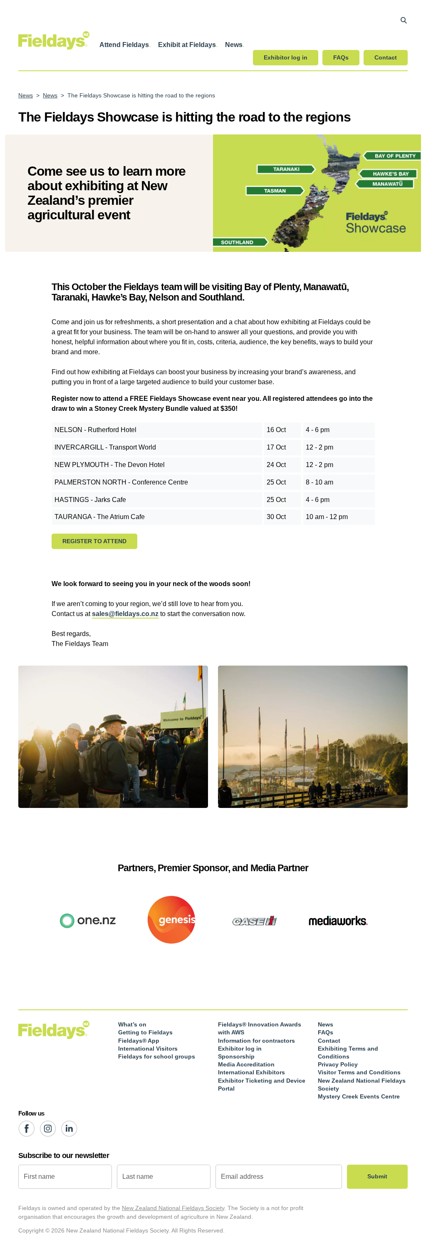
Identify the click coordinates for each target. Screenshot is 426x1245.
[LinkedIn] (69, 1129)
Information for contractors (256, 1040)
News (25, 95)
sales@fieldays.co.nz (125, 613)
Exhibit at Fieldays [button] (187, 44)
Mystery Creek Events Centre (359, 1096)
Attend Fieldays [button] (124, 44)
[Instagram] (48, 1129)
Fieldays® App (138, 1040)
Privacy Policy (338, 1064)
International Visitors (148, 1048)
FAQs (341, 57)
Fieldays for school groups (156, 1056)
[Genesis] (171, 919)
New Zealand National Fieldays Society (173, 1208)
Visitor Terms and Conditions (359, 1072)
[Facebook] (26, 1129)
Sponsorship (236, 1056)
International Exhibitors (251, 1072)
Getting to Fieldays (145, 1032)
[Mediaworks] (337, 919)
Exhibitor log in (285, 57)
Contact (385, 57)
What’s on (132, 1024)
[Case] (254, 919)
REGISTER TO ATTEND (94, 541)
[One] (88, 919)
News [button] (234, 44)
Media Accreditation (246, 1064)
